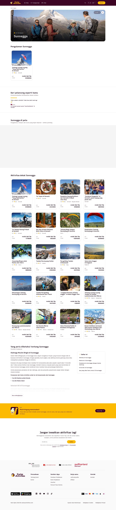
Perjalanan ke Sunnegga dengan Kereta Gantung (90, 364)
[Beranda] (16, 2)
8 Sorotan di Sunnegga (85, 367)
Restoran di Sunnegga (85, 360)
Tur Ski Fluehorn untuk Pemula (21, 378)
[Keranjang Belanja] (85, 2)
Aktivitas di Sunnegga (85, 357)
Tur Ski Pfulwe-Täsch (18, 380)
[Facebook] (40, 494)
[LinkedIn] (36, 494)
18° (97, 12)
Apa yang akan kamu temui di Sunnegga (90, 370)
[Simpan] (102, 12)
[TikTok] (51, 494)
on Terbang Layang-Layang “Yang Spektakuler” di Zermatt (23, 107)
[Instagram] (48, 494)
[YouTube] (44, 494)
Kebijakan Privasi (64, 445)
